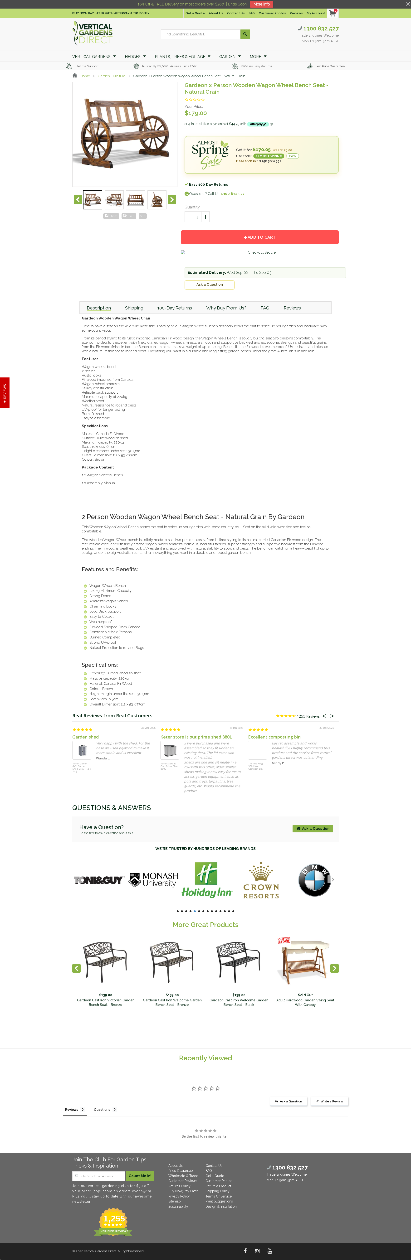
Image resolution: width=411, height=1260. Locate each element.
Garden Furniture (111, 76)
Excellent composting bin (274, 737)
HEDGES (133, 56)
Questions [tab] (102, 1109)
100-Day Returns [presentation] (174, 307)
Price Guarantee (180, 1171)
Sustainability (178, 1206)
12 (225, 911)
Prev (78, 199)
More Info (262, 4)
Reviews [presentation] (292, 307)
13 (229, 911)
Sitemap (174, 1201)
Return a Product (218, 1186)
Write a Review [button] (332, 1101)
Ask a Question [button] (291, 1101)
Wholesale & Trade (183, 1176)
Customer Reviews (182, 1181)
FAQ (252, 13)
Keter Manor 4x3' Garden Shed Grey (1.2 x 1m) (82, 767)
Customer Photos (272, 13)
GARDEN (227, 56)
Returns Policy (179, 1186)
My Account (316, 13)
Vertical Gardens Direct (100, 1251)
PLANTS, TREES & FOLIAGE (180, 56)
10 (216, 911)
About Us (216, 13)
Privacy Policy (179, 1196)
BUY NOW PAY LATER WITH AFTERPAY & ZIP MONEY (111, 13)
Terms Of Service (219, 1196)
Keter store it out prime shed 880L (196, 737)
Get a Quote (195, 13)
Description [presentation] (99, 307)
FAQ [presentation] (265, 307)
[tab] (99, 308)
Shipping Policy (218, 1191)
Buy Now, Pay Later (183, 1191)
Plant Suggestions (219, 1201)
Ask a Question (209, 284)
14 (233, 911)
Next (172, 199)
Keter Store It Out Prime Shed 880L (169, 766)
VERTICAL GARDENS (92, 56)
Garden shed (85, 737)
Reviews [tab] (71, 1109)
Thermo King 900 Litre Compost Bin (255, 766)
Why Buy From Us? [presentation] (226, 307)
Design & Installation (221, 1206)
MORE (256, 56)
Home (84, 76)
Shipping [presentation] (134, 307)
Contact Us (236, 13)
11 (220, 911)
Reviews (296, 13)
